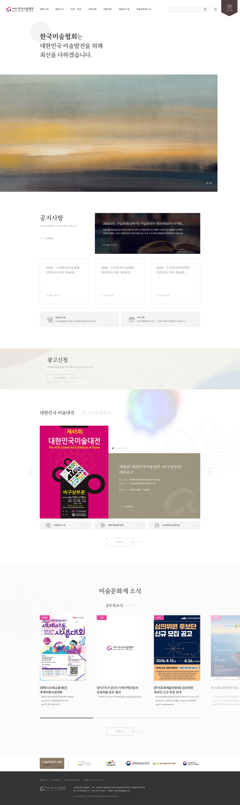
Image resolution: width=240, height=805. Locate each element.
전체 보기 (120, 542)
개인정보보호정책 (72, 780)
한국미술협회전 (96, 413)
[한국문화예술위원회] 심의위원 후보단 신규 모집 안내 (173, 690)
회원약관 (43, 780)
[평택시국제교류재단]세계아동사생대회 (53, 690)
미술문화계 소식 (143, 9)
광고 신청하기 (60, 378)
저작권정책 (55, 780)
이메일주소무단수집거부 (93, 780)
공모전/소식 (114, 605)
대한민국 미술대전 (57, 413)
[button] (207, 183)
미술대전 (107, 9)
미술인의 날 (124, 9)
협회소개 (44, 9)
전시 (131, 605)
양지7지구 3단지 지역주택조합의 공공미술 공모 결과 (117, 690)
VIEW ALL (50, 238)
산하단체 (92, 9)
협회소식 (59, 9)
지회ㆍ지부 (76, 9)
